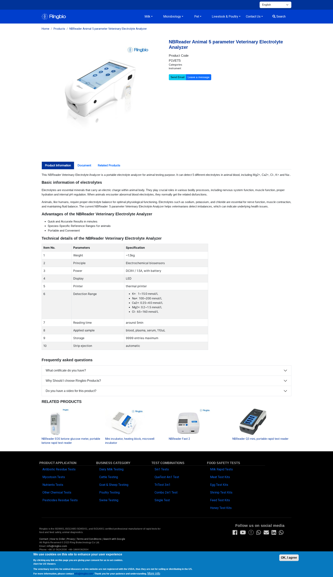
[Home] (54, 16)
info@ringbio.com (57, 546)
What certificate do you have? (66, 370)
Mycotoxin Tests (53, 477)
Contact (43, 539)
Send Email (177, 77)
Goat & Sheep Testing (113, 485)
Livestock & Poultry (225, 16)
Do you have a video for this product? (71, 391)
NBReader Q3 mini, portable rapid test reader (260, 439)
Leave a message (198, 77)
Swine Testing (108, 500)
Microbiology (172, 16)
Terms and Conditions (89, 539)
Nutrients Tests (52, 485)
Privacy (71, 539)
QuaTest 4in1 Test (167, 477)
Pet (196, 16)
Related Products (109, 165)
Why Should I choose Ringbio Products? (73, 380)
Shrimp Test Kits (221, 492)
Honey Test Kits (221, 508)
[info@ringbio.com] (266, 533)
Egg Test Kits (219, 485)
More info (153, 573)
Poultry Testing (109, 492)
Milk (147, 16)
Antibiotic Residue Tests (59, 469)
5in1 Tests (162, 469)
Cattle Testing (108, 477)
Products (59, 28)
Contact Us (253, 16)
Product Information (58, 165)
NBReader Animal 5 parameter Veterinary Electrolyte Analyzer (108, 28)
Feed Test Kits (220, 500)
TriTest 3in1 (162, 485)
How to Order (57, 539)
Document (84, 165)
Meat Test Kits (220, 477)
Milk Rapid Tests (221, 469)
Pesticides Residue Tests (60, 500)
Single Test (162, 500)
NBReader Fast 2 (179, 439)
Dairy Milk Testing (111, 469)
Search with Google (114, 539)
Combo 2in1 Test (166, 492)
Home (45, 28)
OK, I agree (289, 557)
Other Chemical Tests (56, 492)
